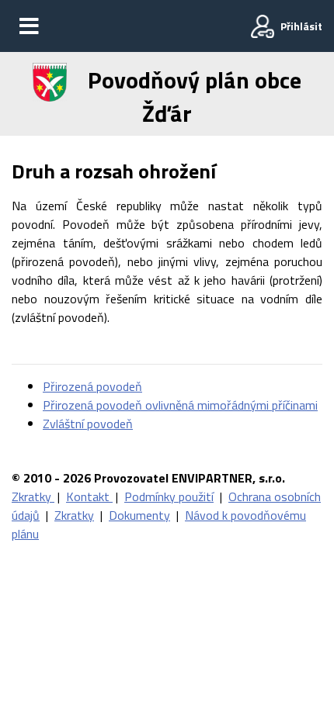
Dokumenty (139, 515)
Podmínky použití (169, 496)
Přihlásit (301, 26)
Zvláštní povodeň (88, 423)
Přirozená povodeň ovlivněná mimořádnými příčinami (180, 405)
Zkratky (33, 496)
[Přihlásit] (262, 26)
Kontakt (89, 496)
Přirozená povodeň (92, 386)
